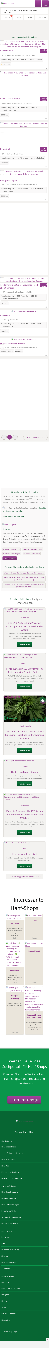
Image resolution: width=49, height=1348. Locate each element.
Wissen (26, 848)
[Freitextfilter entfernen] (38, 3)
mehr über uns (10, 558)
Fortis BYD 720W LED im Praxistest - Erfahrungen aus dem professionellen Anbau (24, 626)
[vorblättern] (42, 83)
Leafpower (15, 970)
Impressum (5, 1237)
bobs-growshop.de (8, 180)
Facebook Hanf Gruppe (10, 1288)
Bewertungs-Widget (9, 1211)
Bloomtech (5, 149)
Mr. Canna (14, 923)
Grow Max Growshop (10, 98)
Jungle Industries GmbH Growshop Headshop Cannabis (19, 286)
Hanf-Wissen (6, 1166)
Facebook (5, 1282)
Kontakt (7, 1268)
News (25, 766)
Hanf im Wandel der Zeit (24, 854)
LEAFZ (34, 920)
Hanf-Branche (25, 726)
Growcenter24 (7, 315)
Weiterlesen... (25, 644)
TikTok (3, 1307)
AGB (3, 1243)
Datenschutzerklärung (10, 1250)
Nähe (29, 17)
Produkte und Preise (9, 1223)
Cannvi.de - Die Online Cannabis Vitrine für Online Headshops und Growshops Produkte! (24, 735)
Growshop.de (6, 50)
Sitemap (4, 1256)
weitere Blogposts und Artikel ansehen (26, 876)
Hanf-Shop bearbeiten (10, 1192)
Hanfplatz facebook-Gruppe (32, 549)
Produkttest (25, 617)
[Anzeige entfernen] (47, 1339)
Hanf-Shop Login (10, 1331)
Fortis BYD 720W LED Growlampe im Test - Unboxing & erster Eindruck (24, 670)
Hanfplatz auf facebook (11, 549)
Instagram (5, 1295)
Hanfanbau (25, 663)
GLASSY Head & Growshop (12, 343)
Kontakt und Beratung (10, 1172)
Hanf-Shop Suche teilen (36, 437)
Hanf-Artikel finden (9, 1159)
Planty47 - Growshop (15, 997)
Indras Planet (34, 951)
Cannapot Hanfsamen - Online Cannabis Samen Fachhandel (34, 1017)
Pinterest (5, 1301)
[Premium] (44, 897)
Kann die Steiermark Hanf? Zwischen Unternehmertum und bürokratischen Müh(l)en (24, 814)
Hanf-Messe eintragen (10, 1204)
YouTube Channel (8, 1314)
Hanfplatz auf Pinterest (31, 554)
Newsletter (5, 1320)
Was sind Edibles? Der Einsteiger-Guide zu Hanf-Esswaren (24, 573)
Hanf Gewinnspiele (9, 1262)
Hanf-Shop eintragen (25, 1100)
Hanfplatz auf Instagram (11, 554)
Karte (18, 17)
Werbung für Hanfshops (11, 1217)
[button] (4, 437)
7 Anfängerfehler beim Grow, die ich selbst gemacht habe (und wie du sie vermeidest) (24, 578)
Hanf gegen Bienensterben (24, 772)
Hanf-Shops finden (8, 1147)
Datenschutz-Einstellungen (12, 1178)
